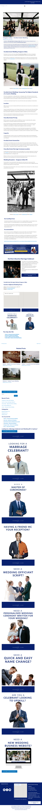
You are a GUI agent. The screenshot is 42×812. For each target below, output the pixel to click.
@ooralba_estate (10, 289)
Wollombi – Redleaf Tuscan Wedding (11, 381)
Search (3, 394)
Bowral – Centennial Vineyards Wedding (12, 334)
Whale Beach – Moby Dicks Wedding (10, 423)
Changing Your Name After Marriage (8, 400)
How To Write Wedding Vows (6, 405)
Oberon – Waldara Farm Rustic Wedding (12, 336)
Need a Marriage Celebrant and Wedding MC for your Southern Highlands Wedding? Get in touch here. (20, 241)
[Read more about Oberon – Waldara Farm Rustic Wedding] (11, 356)
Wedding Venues (6, 39)
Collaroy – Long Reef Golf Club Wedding (30, 364)
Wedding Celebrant (32, 45)
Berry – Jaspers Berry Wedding (9, 426)
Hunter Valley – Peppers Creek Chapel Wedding (13, 337)
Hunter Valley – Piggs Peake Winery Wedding (9, 403)
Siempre (31, 88)
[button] (25, 6)
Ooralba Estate (12, 58)
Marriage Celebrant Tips (6, 411)
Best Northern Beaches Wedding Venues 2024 (12, 421)
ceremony (6, 152)
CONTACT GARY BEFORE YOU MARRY (9, 391)
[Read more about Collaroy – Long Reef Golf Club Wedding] (30, 356)
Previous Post (4, 343)
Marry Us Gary (15, 88)
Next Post (39, 343)
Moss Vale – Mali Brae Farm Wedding (11, 335)
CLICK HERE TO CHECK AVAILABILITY (9, 431)
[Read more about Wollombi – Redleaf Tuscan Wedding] (11, 373)
